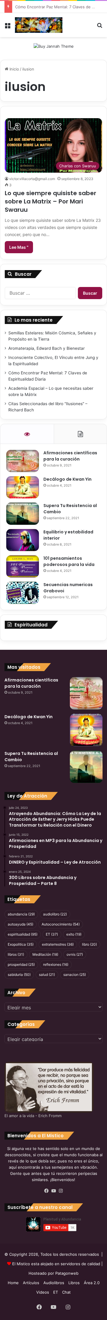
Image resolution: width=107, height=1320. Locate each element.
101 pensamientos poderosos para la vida (69, 561)
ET (52, 934)
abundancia (21, 914)
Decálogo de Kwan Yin (67, 479)
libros (16, 954)
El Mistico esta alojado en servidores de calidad (56, 1263)
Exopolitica (21, 944)
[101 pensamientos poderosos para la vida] (22, 566)
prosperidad (21, 964)
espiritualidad (22, 934)
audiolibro (55, 914)
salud (47, 974)
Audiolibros (53, 1282)
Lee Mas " (19, 247)
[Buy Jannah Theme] (54, 46)
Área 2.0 (92, 1282)
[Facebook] (46, 1190)
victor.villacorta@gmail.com (32, 179)
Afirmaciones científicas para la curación (70, 456)
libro (89, 944)
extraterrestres (58, 944)
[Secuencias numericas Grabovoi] (22, 593)
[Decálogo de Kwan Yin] (22, 487)
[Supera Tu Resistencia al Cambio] (22, 514)
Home (13, 1282)
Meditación (45, 954)
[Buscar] (100, 27)
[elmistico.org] (38, 25)
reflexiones (55, 964)
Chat (66, 1292)
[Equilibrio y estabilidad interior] (22, 540)
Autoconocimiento (61, 924)
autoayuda (20, 924)
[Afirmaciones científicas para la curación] (22, 461)
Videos (42, 1292)
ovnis (75, 954)
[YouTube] (53, 1190)
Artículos (31, 1282)
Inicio (13, 69)
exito (73, 934)
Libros (74, 1282)
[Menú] (7, 27)
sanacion (74, 974)
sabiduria (19, 974)
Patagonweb (66, 1273)
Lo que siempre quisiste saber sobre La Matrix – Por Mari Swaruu (50, 201)
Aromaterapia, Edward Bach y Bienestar (46, 348)
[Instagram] (60, 1190)
